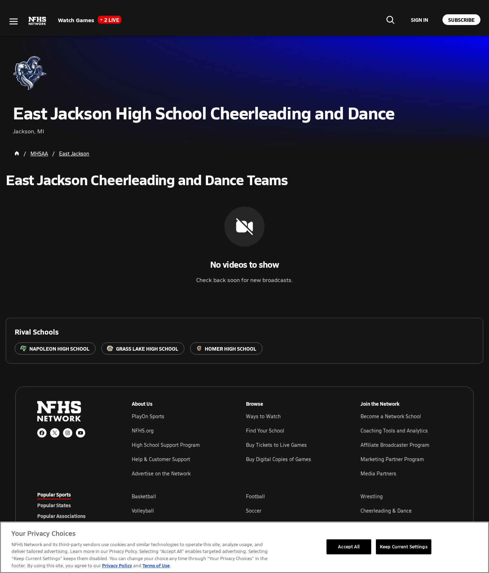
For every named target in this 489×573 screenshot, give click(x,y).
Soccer (253, 510)
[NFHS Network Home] (38, 21)
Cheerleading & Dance (386, 510)
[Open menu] (13, 21)
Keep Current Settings (403, 546)
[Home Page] (17, 153)
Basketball (144, 496)
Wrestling (371, 496)
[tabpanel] (292, 510)
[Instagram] (67, 433)
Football (255, 496)
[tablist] (73, 505)
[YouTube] (80, 433)
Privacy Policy (117, 565)
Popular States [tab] (54, 505)
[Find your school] (390, 19)
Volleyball (143, 510)
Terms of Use (156, 565)
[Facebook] (42, 433)
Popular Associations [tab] (61, 515)
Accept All (348, 546)
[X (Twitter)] (54, 433)
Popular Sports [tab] (54, 494)
